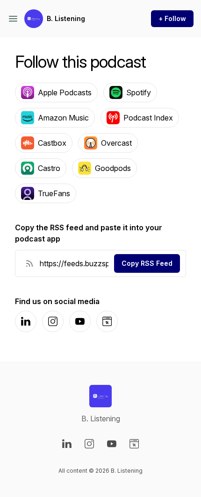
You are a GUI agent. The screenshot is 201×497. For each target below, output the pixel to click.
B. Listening (66, 18)
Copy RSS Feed (147, 263)
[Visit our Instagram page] (89, 443)
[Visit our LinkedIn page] (67, 443)
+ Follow (172, 18)
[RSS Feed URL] (29, 263)
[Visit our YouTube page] (111, 443)
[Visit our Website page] (134, 443)
